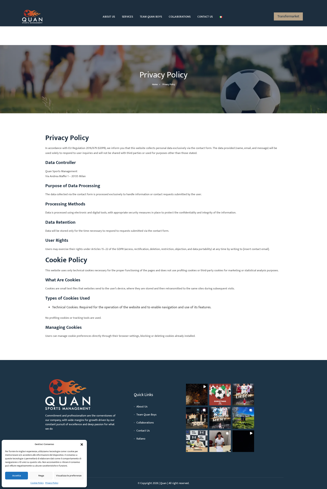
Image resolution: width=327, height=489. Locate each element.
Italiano (140, 438)
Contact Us (205, 17)
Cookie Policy (37, 483)
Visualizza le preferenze (69, 475)
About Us (109, 17)
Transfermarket (288, 16)
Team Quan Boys (151, 17)
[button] (81, 444)
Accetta (16, 475)
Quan (163, 483)
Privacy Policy (51, 483)
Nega (41, 475)
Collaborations (180, 17)
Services (127, 17)
